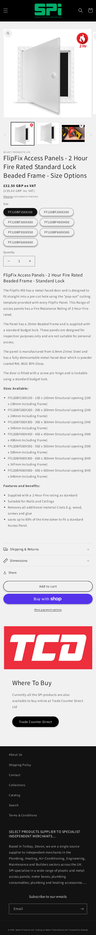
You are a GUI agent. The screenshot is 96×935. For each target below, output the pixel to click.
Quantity (9, 252)
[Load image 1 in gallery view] (22, 134)
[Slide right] (91, 135)
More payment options (48, 609)
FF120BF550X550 (20, 232)
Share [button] (12, 572)
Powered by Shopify (78, 930)
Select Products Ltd (25, 930)
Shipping (8, 196)
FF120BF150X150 (20, 212)
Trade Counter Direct (35, 722)
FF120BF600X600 (20, 242)
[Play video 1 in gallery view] (73, 134)
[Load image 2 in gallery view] (48, 134)
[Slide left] (5, 135)
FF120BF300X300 (20, 222)
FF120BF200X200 (56, 212)
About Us (15, 755)
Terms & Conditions (23, 815)
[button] (5, 10)
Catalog (14, 795)
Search (14, 805)
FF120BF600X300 (56, 232)
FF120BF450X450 (56, 222)
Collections (17, 785)
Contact (14, 775)
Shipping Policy (20, 765)
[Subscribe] (82, 909)
